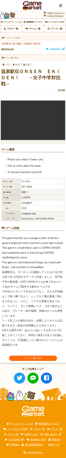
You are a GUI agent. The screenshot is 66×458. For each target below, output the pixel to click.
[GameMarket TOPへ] (33, 411)
